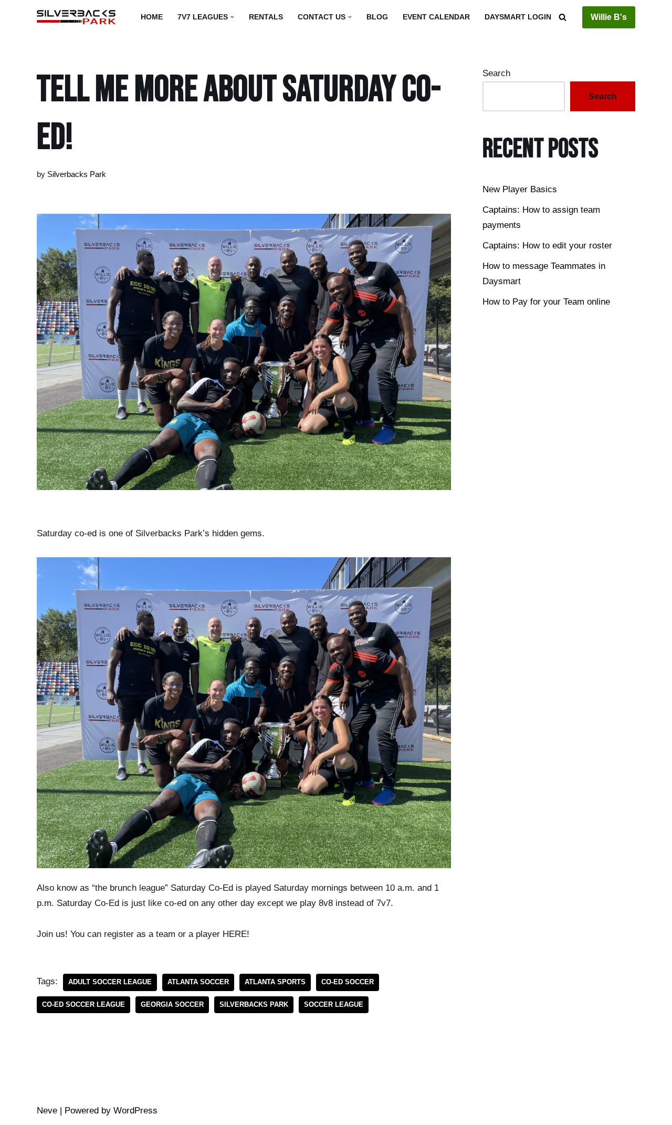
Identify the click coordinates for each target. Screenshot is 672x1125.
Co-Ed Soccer (347, 982)
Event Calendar (436, 17)
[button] (232, 17)
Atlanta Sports (275, 982)
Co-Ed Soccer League (83, 1004)
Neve (47, 1111)
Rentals (266, 17)
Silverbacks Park (76, 174)
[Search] (562, 17)
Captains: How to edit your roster (547, 246)
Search (496, 73)
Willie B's (609, 17)
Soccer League (333, 1004)
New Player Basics (519, 189)
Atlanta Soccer (198, 982)
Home (152, 17)
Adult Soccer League (110, 982)
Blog (377, 17)
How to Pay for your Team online (546, 302)
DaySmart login (518, 17)
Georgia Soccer (172, 1004)
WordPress (135, 1111)
